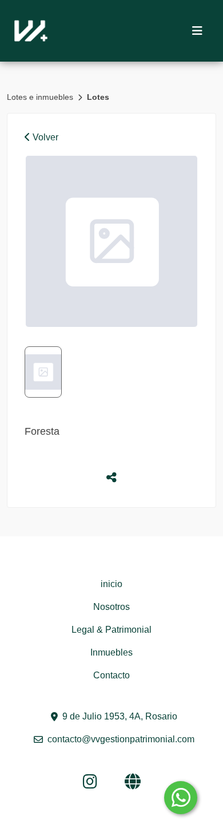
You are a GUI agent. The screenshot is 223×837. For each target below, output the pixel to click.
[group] (111, 241)
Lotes (98, 97)
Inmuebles (111, 652)
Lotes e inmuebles (41, 97)
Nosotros (111, 607)
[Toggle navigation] (197, 31)
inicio (111, 584)
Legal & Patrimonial (111, 629)
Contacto (111, 675)
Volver (44, 137)
